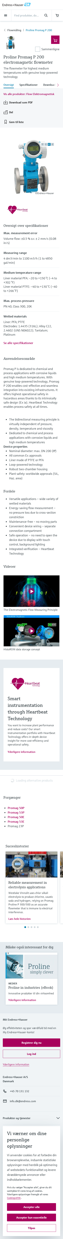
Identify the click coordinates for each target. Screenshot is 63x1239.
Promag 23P (16, 826)
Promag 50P (16, 808)
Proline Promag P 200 (39, 30)
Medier (12, 983)
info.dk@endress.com (23, 1101)
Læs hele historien (19, 918)
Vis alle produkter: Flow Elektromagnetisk (29, 94)
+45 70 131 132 (19, 1091)
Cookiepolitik (14, 1197)
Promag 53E (16, 822)
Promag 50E (16, 817)
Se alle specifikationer (18, 343)
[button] (31, 1042)
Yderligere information (21, 752)
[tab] (10, 85)
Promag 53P (16, 812)
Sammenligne (50, 49)
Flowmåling (14, 30)
